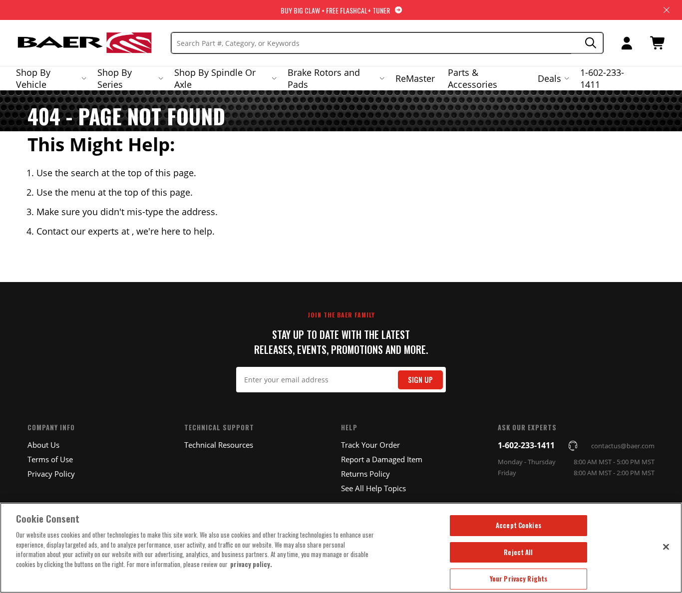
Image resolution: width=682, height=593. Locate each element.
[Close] (666, 547)
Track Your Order (370, 445)
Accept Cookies (518, 525)
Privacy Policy (51, 474)
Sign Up (420, 379)
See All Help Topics (373, 488)
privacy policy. (251, 564)
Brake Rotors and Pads (324, 78)
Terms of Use (50, 459)
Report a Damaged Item (381, 459)
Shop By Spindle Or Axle (215, 78)
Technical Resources (218, 445)
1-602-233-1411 (602, 78)
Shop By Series (114, 78)
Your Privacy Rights (518, 579)
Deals (549, 78)
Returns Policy (365, 474)
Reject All (518, 552)
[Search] (587, 43)
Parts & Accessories (472, 78)
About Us (43, 445)
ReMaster (415, 78)
